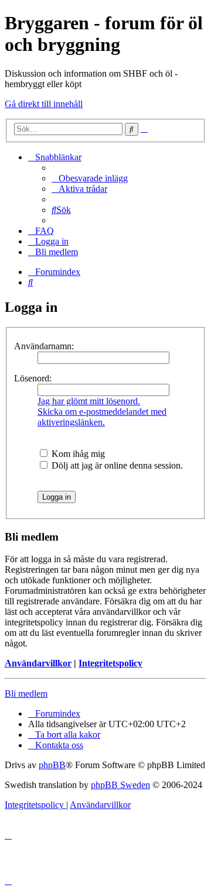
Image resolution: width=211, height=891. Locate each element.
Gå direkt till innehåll (44, 104)
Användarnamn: (44, 346)
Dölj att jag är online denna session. (116, 465)
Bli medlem (26, 694)
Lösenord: (33, 378)
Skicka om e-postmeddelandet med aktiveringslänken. (102, 417)
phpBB (52, 765)
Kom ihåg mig (77, 454)
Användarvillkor (38, 663)
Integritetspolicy (110, 663)
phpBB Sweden (120, 785)
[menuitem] (90, 178)
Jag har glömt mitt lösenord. (89, 401)
